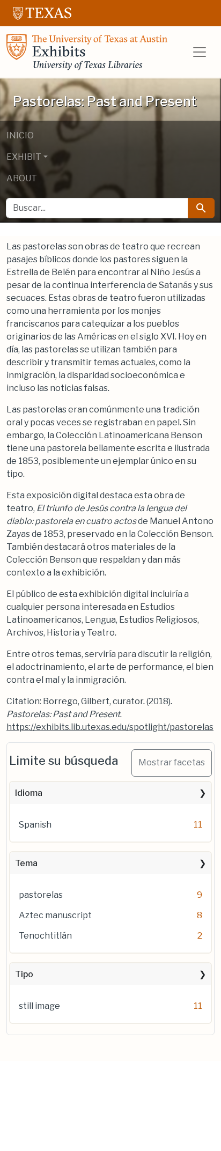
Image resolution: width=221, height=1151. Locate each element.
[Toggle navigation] (200, 52)
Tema (26, 863)
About (21, 178)
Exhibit (23, 157)
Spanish (35, 825)
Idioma (28, 793)
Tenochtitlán (45, 936)
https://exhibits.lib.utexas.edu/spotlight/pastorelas (109, 727)
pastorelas (41, 895)
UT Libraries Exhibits (86, 52)
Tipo (24, 974)
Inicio (20, 135)
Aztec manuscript (55, 915)
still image (39, 1006)
